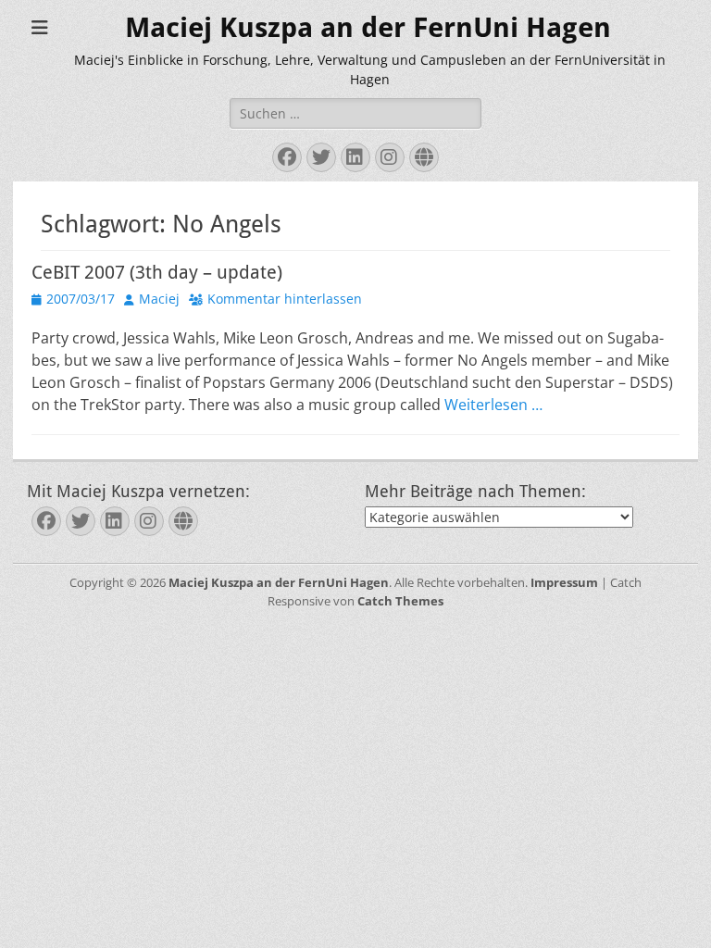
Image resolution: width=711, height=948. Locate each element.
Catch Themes (400, 600)
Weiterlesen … (493, 404)
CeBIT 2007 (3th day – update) (156, 272)
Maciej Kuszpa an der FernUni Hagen (368, 27)
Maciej (159, 298)
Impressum (564, 582)
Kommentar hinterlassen (284, 298)
